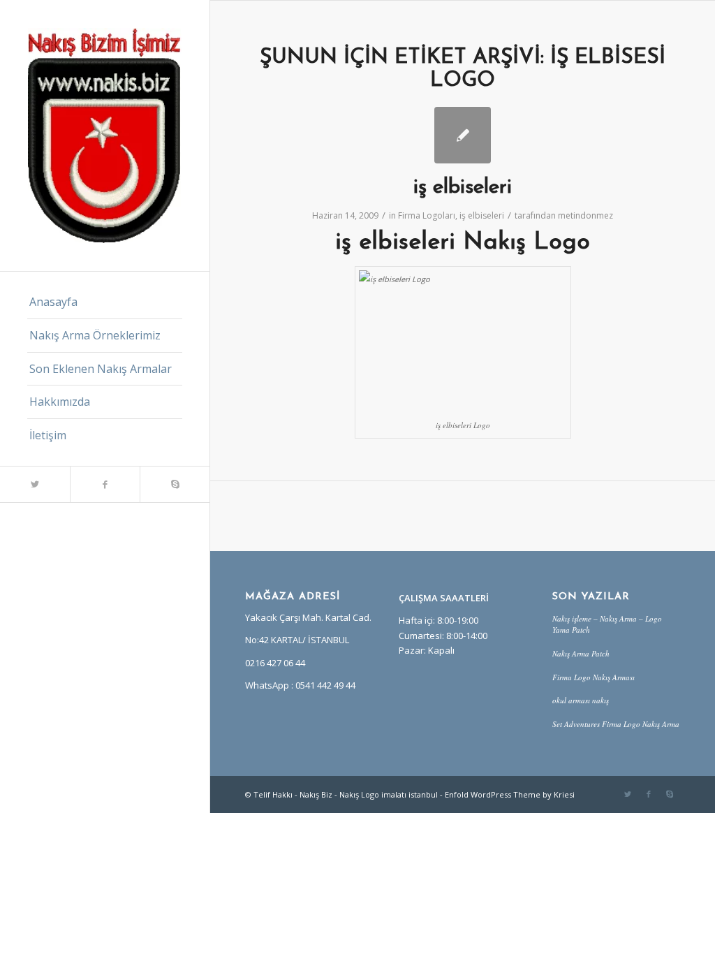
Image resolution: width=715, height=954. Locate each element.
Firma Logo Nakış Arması (593, 677)
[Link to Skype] (174, 484)
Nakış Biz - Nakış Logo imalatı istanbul (369, 794)
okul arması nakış (580, 700)
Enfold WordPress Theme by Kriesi (510, 794)
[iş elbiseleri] (462, 135)
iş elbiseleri (462, 187)
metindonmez (585, 215)
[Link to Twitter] (35, 484)
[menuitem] (104, 302)
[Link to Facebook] (105, 484)
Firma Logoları (426, 215)
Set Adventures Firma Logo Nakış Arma (615, 724)
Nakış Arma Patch (581, 653)
